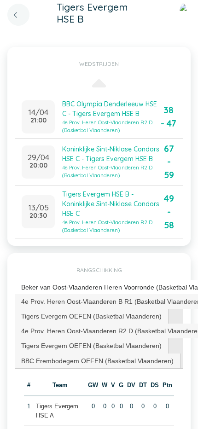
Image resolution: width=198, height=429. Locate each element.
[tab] (92, 316)
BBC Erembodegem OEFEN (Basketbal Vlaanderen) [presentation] (97, 361)
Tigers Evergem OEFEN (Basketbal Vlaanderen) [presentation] (91, 316)
